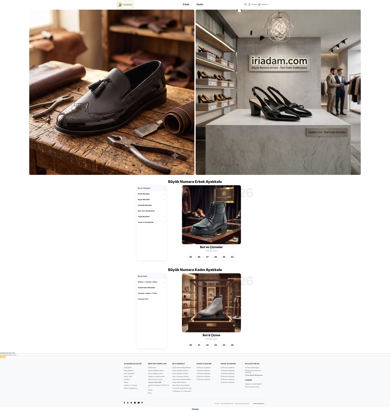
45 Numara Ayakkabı (227, 367)
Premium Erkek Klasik (252, 367)
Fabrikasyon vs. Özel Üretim (181, 391)
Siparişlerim (128, 367)
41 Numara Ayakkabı (203, 370)
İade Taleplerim (129, 373)
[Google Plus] (135, 403)
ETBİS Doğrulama (258, 403)
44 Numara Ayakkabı (203, 379)
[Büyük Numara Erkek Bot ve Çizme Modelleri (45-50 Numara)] (211, 214)
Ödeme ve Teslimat (130, 385)
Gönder (3, 357)
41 (199, 345)
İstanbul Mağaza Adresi (156, 370)
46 (199, 257)
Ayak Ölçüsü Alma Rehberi (181, 385)
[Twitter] (128, 403)
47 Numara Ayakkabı (228, 373)
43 (215, 345)
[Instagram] (131, 403)
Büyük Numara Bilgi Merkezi (181, 367)
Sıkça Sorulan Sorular (155, 379)
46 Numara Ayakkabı (228, 370)
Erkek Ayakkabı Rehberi (180, 370)
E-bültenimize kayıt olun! (7, 353)
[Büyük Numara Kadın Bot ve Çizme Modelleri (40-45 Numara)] (211, 302)
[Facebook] (124, 403)
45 (190, 257)
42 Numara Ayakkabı (203, 373)
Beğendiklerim (129, 370)
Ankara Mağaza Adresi (155, 373)
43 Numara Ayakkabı (203, 376)
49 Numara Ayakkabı (228, 379)
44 (224, 345)
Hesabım (127, 379)
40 (190, 345)
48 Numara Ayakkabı (228, 376)
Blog (149, 393)
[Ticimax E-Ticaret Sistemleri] (195, 409)
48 (215, 257)
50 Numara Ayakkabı (227, 382)
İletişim (126, 382)
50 (232, 257)
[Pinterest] (142, 403)
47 (207, 257)
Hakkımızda (152, 367)
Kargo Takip (128, 376)
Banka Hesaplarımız (130, 388)
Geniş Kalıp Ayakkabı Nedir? (181, 379)
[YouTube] (139, 403)
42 (207, 345)
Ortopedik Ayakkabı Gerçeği (181, 388)
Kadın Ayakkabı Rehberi (180, 373)
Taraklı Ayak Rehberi (179, 382)
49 (224, 257)
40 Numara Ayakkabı (203, 367)
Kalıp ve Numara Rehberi (180, 376)
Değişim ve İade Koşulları (156, 376)
